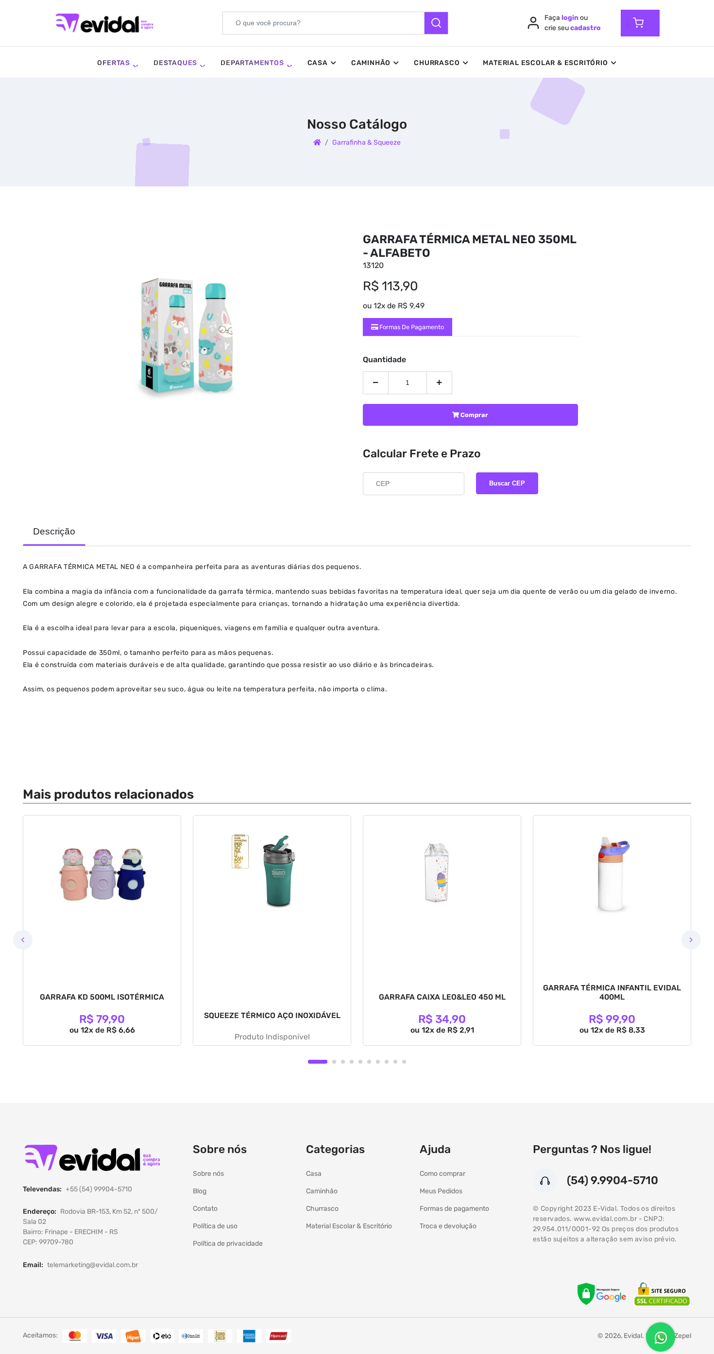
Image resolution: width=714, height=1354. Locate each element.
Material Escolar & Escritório (545, 63)
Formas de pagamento (411, 327)
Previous (23, 940)
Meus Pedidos (441, 1191)
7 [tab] (378, 1062)
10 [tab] (404, 1062)
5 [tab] (360, 1062)
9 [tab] (395, 1062)
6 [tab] (369, 1062)
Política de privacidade (228, 1243)
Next (691, 940)
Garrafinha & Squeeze (366, 142)
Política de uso (215, 1226)
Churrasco (436, 63)
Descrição (54, 531)
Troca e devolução (448, 1226)
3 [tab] (343, 1062)
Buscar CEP (507, 483)
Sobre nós (208, 1174)
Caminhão (371, 63)
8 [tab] (387, 1062)
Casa (317, 63)
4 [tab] (352, 1062)
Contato (205, 1208)
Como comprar (442, 1174)
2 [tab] (334, 1062)
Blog (199, 1191)
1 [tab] (317, 1062)
